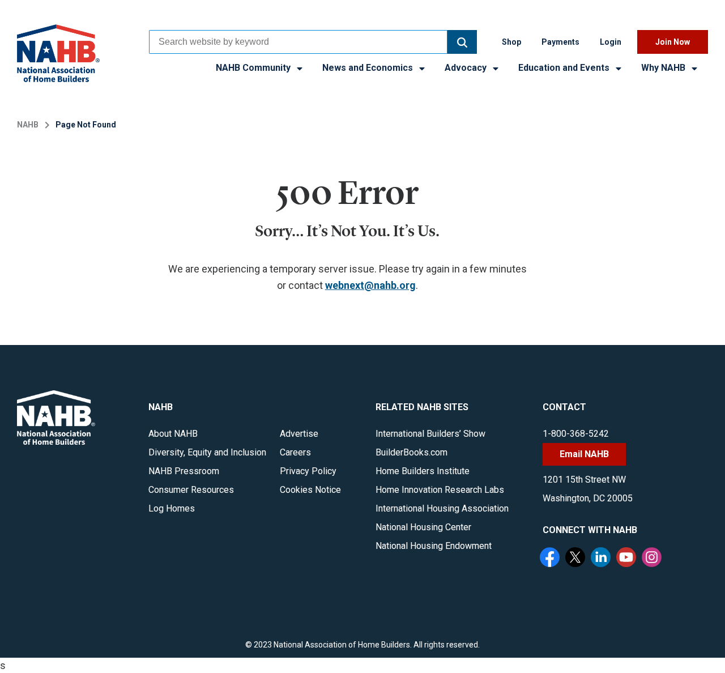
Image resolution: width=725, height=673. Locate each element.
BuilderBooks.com (411, 452)
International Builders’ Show (430, 433)
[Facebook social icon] (551, 558)
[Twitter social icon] (576, 558)
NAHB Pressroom (183, 471)
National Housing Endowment (434, 545)
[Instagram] (653, 558)
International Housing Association (442, 508)
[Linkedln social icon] (602, 558)
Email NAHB (584, 454)
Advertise (299, 433)
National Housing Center (423, 527)
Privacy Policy (308, 471)
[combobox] (298, 42)
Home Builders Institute (423, 471)
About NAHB (173, 433)
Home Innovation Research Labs (440, 489)
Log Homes (171, 508)
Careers (295, 452)
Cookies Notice (310, 489)
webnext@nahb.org (370, 285)
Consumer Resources (191, 489)
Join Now (672, 41)
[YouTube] (627, 558)
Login (610, 41)
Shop (511, 41)
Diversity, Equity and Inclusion (207, 452)
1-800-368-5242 (576, 433)
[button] (462, 42)
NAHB (28, 124)
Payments (560, 41)
